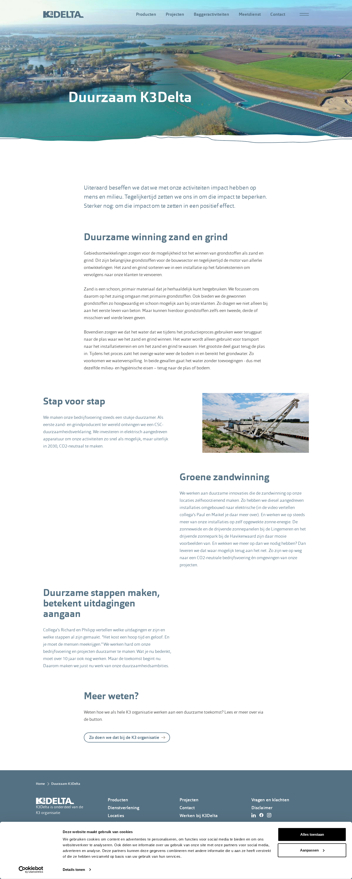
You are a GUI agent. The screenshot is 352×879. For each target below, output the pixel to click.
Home (40, 783)
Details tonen (74, 870)
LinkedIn (254, 815)
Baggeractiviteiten (211, 14)
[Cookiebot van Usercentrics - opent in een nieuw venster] (31, 869)
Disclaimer (262, 808)
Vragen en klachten (270, 800)
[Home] (63, 14)
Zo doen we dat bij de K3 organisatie (124, 737)
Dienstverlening (123, 808)
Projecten (175, 14)
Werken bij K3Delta (199, 816)
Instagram (270, 815)
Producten (146, 14)
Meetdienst (250, 14)
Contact (277, 14)
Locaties (116, 816)
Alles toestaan (312, 834)
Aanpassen (309, 850)
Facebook (262, 815)
